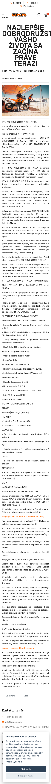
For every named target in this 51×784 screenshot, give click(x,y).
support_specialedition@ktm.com (18, 648)
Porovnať (33, 3)
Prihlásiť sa (28, 6)
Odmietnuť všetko (25, 776)
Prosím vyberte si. (14, 762)
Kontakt (17, 3)
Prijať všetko (26, 769)
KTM (26, 696)
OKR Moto (10, 696)
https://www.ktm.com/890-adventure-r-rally (23, 516)
